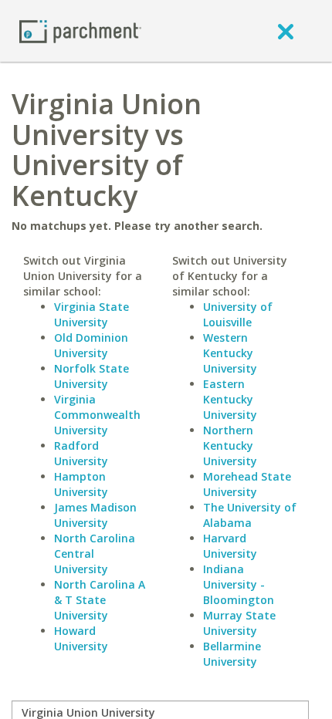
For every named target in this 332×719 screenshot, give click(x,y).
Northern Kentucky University (230, 445)
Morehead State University (247, 484)
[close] (285, 31)
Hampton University (81, 484)
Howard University (81, 638)
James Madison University (95, 515)
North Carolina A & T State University (99, 600)
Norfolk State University (91, 376)
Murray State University (239, 623)
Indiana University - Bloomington (238, 584)
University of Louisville (238, 314)
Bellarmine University (232, 654)
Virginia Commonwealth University (97, 414)
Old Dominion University (91, 345)
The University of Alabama (249, 515)
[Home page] (80, 30)
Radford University (81, 453)
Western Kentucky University (230, 353)
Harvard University (230, 546)
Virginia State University (91, 314)
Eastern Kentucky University (230, 399)
